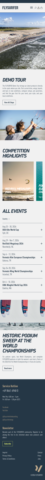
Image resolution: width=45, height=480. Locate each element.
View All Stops (9, 103)
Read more (8, 368)
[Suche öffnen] (36, 8)
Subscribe (7, 444)
